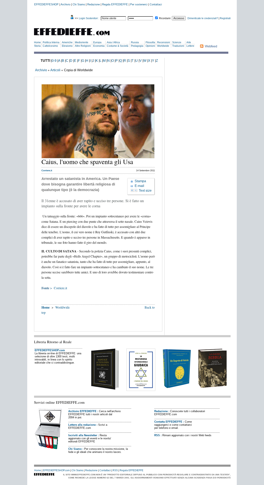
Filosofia (150, 42)
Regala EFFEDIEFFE (115, 4)
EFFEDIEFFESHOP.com (50, 350)
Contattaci (156, 4)
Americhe (67, 42)
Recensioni (163, 42)
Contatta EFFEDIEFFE (168, 421)
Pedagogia (137, 45)
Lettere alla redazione (82, 424)
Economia (99, 45)
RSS (157, 435)
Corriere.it (60, 288)
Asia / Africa (113, 42)
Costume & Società (117, 45)
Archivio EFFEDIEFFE (82, 411)
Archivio (65, 4)
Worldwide (163, 45)
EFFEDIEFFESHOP (46, 4)
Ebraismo (67, 45)
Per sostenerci (138, 4)
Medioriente (81, 42)
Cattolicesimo (50, 45)
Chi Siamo (79, 4)
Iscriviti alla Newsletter (82, 435)
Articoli (55, 70)
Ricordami (165, 18)
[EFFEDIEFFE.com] (75, 36)
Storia (37, 45)
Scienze (176, 42)
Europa (97, 42)
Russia (135, 42)
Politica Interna (51, 42)
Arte (188, 42)
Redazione (93, 4)
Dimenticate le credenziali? (202, 18)
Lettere (190, 45)
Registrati (225, 18)
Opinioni (150, 45)
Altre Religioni (83, 45)
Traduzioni (178, 45)
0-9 (54, 60)
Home (37, 42)
